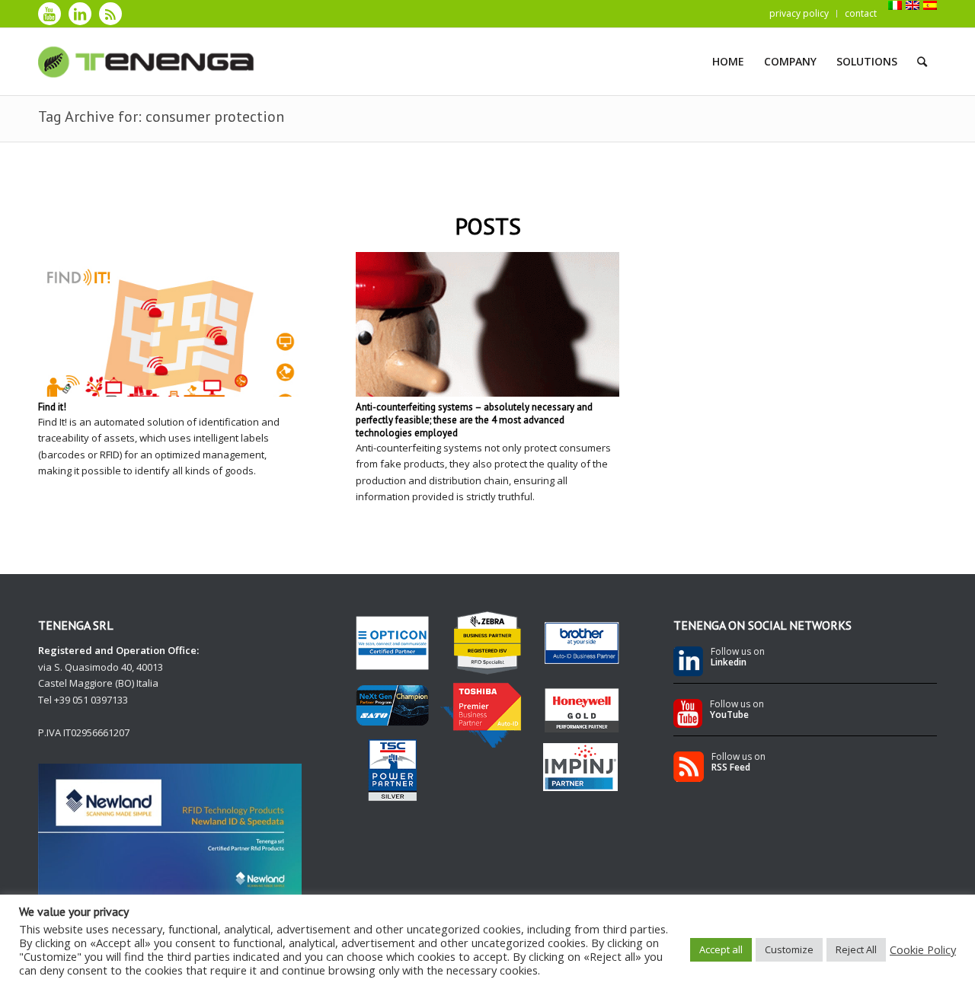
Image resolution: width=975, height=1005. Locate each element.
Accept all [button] (721, 949)
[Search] (922, 61)
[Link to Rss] (110, 13)
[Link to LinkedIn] (80, 13)
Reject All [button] (856, 949)
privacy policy (799, 13)
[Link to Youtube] (49, 13)
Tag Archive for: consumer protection (161, 116)
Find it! (52, 406)
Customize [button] (789, 949)
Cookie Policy (923, 949)
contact (861, 13)
